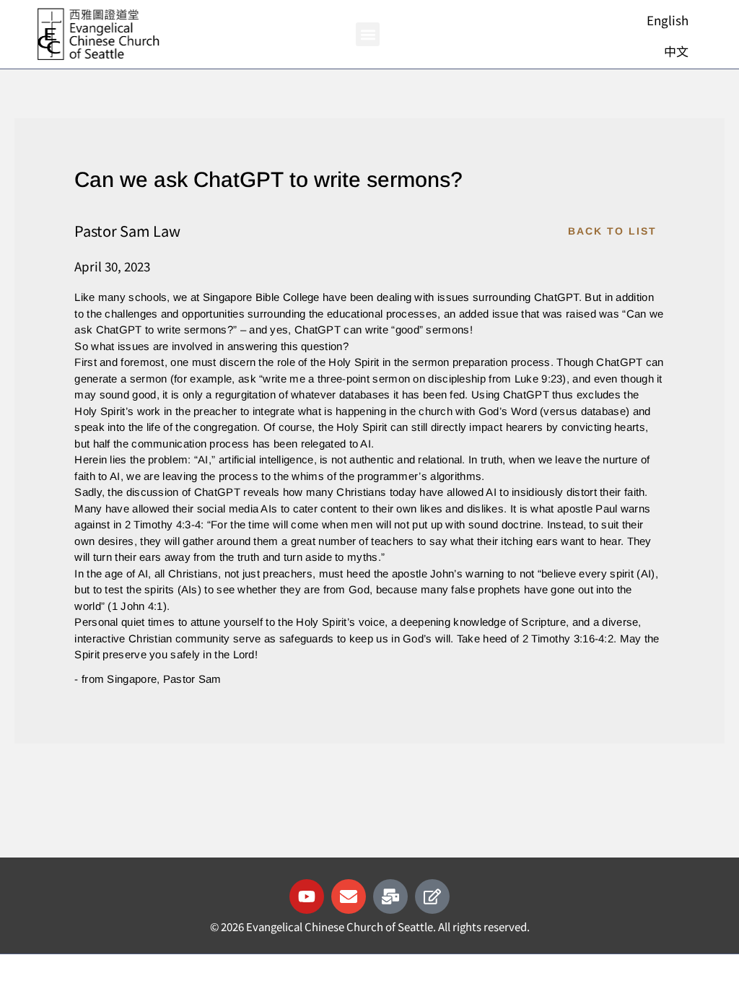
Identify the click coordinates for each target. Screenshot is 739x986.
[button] (368, 34)
